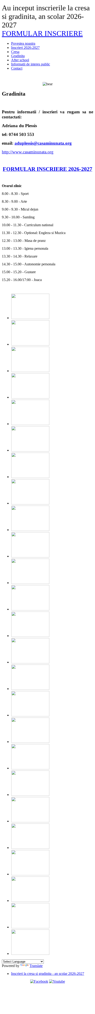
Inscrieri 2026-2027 (25, 48)
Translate (36, 966)
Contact (16, 68)
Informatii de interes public (30, 64)
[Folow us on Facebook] (39, 981)
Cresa (15, 52)
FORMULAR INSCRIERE (42, 33)
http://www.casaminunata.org (27, 151)
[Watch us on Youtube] (57, 981)
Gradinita (18, 56)
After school (20, 60)
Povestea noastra (23, 43)
